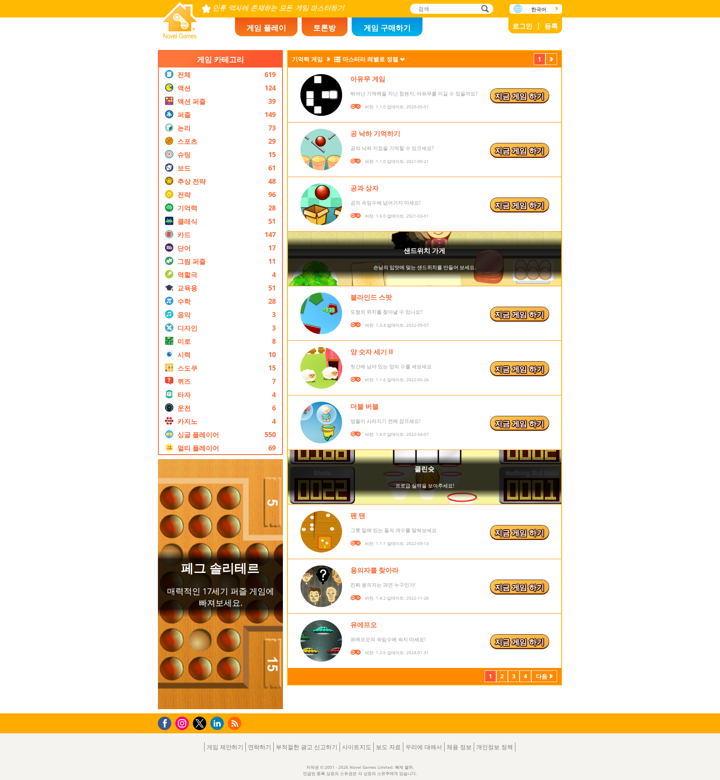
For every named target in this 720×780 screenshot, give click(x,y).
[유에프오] (321, 641)
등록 (551, 25)
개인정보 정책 (494, 747)
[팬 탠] (321, 531)
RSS (235, 723)
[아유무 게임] (321, 95)
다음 (551, 60)
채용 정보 (459, 747)
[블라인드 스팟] (321, 313)
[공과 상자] (321, 204)
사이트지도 (356, 747)
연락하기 (259, 747)
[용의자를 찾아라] (321, 586)
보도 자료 (388, 747)
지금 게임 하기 (519, 96)
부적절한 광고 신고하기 (307, 747)
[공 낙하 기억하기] (321, 149)
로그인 (522, 25)
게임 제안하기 (225, 747)
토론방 (324, 27)
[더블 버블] (321, 422)
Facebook (166, 722)
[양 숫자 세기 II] (321, 368)
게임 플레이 (266, 27)
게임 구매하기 (387, 27)
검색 (483, 9)
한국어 (538, 9)
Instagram (183, 722)
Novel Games (180, 17)
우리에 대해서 (423, 747)
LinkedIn (218, 723)
